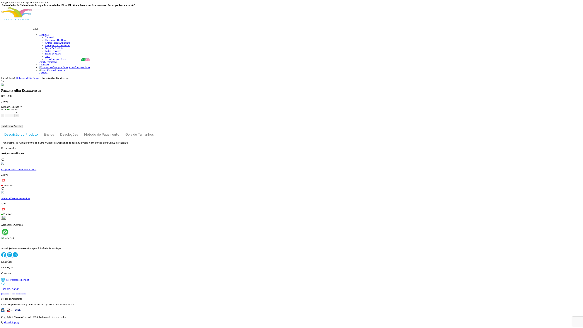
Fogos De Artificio (54, 48)
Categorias (44, 34)
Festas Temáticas (53, 51)
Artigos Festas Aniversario (57, 42)
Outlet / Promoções (48, 62)
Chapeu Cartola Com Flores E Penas (18, 169)
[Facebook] (4, 256)
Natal (47, 56)
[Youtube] (15, 256)
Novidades (44, 64)
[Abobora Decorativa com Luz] (291, 192)
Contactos (43, 73)
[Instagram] (10, 256)
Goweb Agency (11, 322)
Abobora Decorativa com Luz (15, 198)
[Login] (34, 12)
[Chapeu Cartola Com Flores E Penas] (291, 163)
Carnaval (49, 37)
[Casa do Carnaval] (17, 20)
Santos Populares (53, 53)
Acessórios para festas (55, 59)
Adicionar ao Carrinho (11, 126)
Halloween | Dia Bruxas (56, 40)
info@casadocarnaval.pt (17, 279)
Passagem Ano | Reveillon (57, 45)
